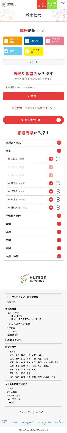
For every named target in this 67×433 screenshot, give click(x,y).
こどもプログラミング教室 (18, 324)
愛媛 (23, 373)
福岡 (12, 377)
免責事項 (14, 422)
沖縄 (53, 377)
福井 (28, 362)
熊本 (28, 377)
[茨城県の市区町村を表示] (58, 159)
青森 (12, 355)
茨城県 (18, 159)
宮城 (23, 355)
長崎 (23, 377)
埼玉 (28, 359)
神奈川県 (19, 207)
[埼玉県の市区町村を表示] (58, 183)
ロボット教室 (14, 41)
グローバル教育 (13, 395)
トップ (10, 388)
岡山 (23, 369)
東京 (40, 359)
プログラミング (56, 41)
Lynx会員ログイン (52, 4)
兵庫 (34, 366)
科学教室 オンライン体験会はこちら (33, 107)
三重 (12, 366)
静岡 (51, 362)
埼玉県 (18, 183)
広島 (28, 369)
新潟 (12, 362)
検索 (33, 96)
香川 (17, 373)
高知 (28, 373)
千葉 (34, 359)
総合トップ (12, 301)
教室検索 (42, 6)
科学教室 (11, 328)
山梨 (34, 362)
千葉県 (18, 191)
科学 (12, 51)
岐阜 (45, 362)
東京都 (18, 199)
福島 (40, 355)
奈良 (40, 366)
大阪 (28, 366)
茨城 (12, 359)
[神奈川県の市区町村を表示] (58, 207)
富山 (17, 362)
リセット (33, 62)
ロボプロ (35, 40)
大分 (34, 377)
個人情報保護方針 (27, 423)
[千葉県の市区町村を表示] (58, 191)
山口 (34, 369)
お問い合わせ (41, 412)
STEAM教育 (12, 392)
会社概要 (4, 421)
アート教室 (35, 51)
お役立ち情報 (13, 335)
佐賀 (17, 377)
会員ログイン (25, 412)
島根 (17, 369)
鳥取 (12, 369)
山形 (34, 355)
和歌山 (46, 366)
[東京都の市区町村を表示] (58, 199)
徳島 (12, 373)
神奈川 (46, 359)
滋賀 (17, 366)
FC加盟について (13, 340)
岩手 (17, 355)
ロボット (11, 403)
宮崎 (40, 377)
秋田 (28, 355)
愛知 (56, 362)
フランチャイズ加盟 (44, 423)
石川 (23, 362)
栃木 (17, 359)
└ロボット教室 (15, 316)
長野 (40, 362)
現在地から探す (33, 119)
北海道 (12, 351)
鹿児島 (46, 377)
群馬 (23, 359)
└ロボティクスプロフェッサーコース (25, 319)
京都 (23, 366)
